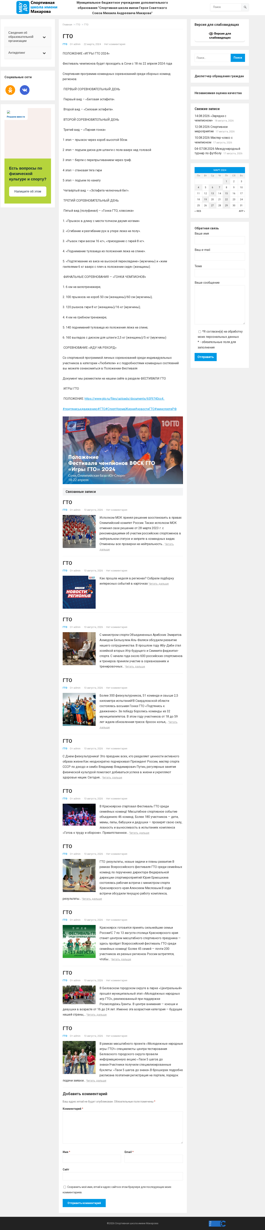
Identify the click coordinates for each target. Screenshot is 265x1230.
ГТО (78, 24)
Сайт (66, 1169)
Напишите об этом (27, 191)
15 (226, 193)
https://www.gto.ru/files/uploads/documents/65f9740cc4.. (125, 398)
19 (205, 199)
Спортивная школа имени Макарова (136, 1223)
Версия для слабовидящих (220, 35)
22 (226, 199)
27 (212, 205)
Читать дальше (159, 583)
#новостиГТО (145, 409)
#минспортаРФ (166, 409)
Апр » (242, 211)
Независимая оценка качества (218, 93)
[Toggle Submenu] (44, 37)
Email (129, 1152)
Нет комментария (114, 44)
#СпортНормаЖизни (120, 409)
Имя (66, 1152)
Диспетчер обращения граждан (219, 76)
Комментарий (73, 1108)
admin (77, 44)
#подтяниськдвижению (80, 409)
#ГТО (101, 409)
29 (226, 205)
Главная (67, 24)
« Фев (198, 211)
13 (212, 193)
